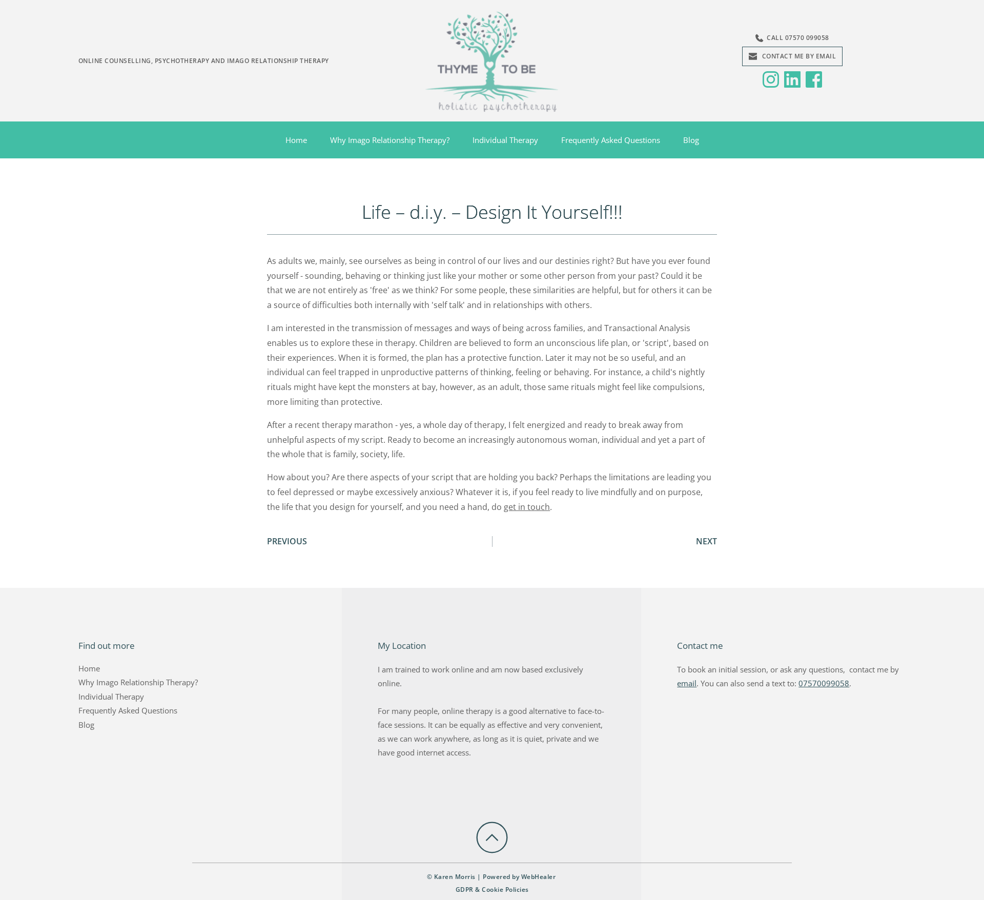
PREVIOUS (287, 541)
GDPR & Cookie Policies (492, 889)
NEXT (706, 541)
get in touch (527, 507)
